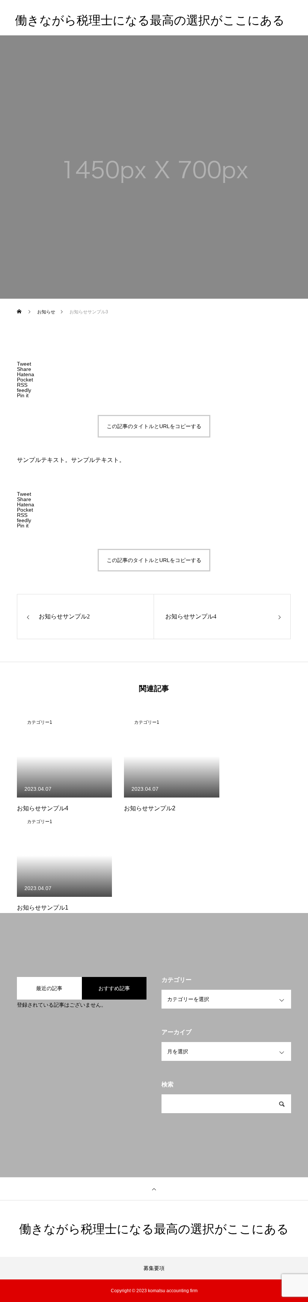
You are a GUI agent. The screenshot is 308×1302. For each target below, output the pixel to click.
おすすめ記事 (114, 988)
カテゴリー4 (71, 177)
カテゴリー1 (39, 722)
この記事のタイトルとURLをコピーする (154, 426)
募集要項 (154, 1268)
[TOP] (154, 1188)
